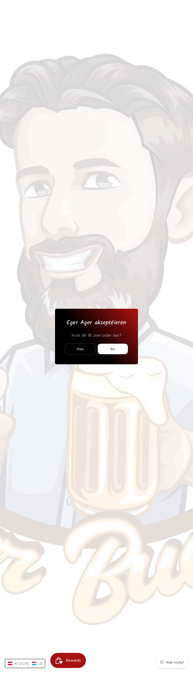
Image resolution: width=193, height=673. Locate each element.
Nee (80, 349)
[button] (25, 663)
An (113, 349)
